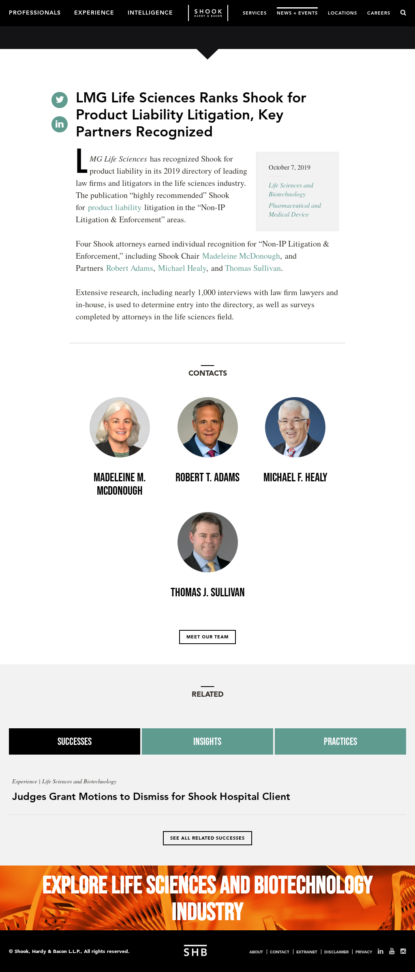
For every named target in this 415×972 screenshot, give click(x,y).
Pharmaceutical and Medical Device (295, 209)
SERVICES (255, 12)
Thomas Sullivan (253, 267)
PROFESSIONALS (35, 12)
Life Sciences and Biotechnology (291, 189)
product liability (114, 207)
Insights (207, 741)
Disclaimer (336, 951)
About (256, 951)
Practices (340, 741)
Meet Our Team (207, 637)
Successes (75, 741)
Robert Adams (129, 267)
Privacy (363, 951)
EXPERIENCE (94, 12)
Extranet (306, 951)
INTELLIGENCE (150, 12)
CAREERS (378, 12)
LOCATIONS (342, 12)
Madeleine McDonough (241, 255)
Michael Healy (182, 267)
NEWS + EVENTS (297, 12)
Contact (279, 951)
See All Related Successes (207, 838)
